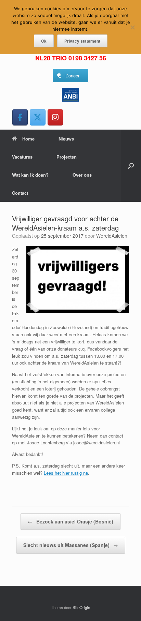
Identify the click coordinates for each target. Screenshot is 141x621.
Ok (44, 41)
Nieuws (66, 138)
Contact (20, 193)
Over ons (82, 175)
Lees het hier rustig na (66, 473)
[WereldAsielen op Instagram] (55, 117)
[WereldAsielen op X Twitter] (37, 117)
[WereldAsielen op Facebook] (20, 117)
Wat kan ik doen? (30, 175)
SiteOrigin (81, 607)
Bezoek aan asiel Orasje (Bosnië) (70, 521)
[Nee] (132, 27)
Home (28, 138)
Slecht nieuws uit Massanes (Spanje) (70, 545)
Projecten (66, 156)
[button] (131, 166)
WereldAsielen (111, 235)
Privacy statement (82, 41)
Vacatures (22, 156)
